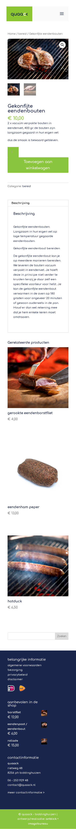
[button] (62, 44)
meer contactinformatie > (26, 792)
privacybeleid (17, 674)
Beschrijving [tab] (20, 203)
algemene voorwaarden (25, 665)
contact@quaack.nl (21, 785)
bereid (22, 33)
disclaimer (15, 679)
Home (12, 33)
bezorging (15, 670)
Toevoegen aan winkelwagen (38, 165)
